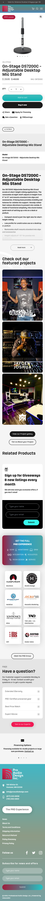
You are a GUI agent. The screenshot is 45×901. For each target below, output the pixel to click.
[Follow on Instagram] (41, 853)
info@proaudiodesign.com (17, 792)
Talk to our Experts (22, 724)
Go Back (9, 129)
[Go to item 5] (27, 56)
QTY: (4, 89)
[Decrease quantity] (11, 89)
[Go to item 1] (17, 56)
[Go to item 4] (26, 757)
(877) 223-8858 (12, 796)
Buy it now (22, 105)
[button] (22, 295)
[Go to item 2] (21, 757)
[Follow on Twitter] (34, 853)
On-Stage (6, 62)
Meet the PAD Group (22, 656)
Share (7, 112)
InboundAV (6, 898)
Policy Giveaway (9, 839)
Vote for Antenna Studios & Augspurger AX (20, 2)
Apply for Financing (23, 112)
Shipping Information (11, 831)
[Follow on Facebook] (27, 853)
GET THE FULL (22, 543)
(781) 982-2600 (12, 799)
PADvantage (27, 117)
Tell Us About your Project (22, 442)
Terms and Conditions (11, 827)
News (4, 819)
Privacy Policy (8, 843)
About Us (6, 823)
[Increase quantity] (21, 89)
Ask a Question (11, 117)
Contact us (29, 751)
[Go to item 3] (22, 56)
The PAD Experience (17, 810)
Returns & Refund (9, 835)
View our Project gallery (22, 434)
